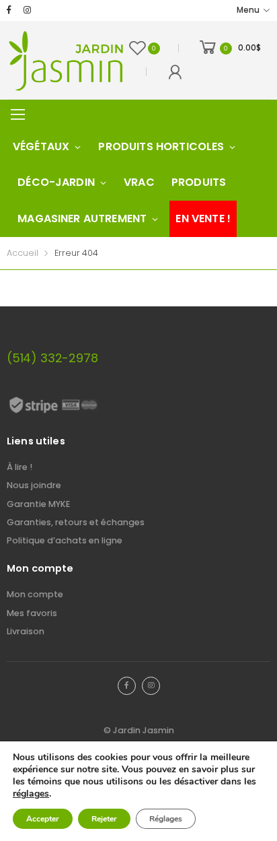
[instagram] (27, 10)
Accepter (42, 818)
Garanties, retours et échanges (76, 522)
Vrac (139, 182)
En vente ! (203, 218)
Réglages (165, 818)
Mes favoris (32, 613)
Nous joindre (34, 485)
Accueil (22, 253)
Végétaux (41, 146)
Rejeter (104, 818)
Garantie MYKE (38, 504)
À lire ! (19, 467)
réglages (31, 794)
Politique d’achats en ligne (64, 540)
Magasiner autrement (82, 218)
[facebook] (9, 10)
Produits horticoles (161, 146)
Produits (198, 182)
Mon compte (35, 594)
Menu (248, 10)
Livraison (25, 631)
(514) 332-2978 (52, 357)
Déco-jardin (56, 182)
